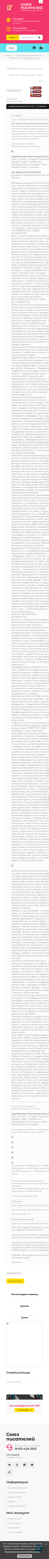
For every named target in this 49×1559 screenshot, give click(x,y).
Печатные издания (16, 1492)
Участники (14, 75)
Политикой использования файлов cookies (22, 1552)
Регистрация (14, 1523)
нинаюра (16, 115)
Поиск (39, 75)
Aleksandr (16, 1201)
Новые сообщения (34, 69)
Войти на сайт (15, 1519)
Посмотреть (23, 1410)
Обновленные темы (16, 69)
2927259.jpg (38, 1171)
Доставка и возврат (17, 1488)
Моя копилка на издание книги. (24, 1196)
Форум (11, 1501)
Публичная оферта (17, 1506)
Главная (8, 55)
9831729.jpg (33, 1168)
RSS (40, 81)
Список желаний (15, 1532)
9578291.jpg (29, 1165)
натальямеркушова (22, 1219)
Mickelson (18, 101)
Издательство (15, 1497)
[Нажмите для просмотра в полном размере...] (12, 151)
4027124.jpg (16, 1168)
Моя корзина (14, 1528)
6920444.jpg (20, 1171)
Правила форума (27, 75)
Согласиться (24, 1556)
